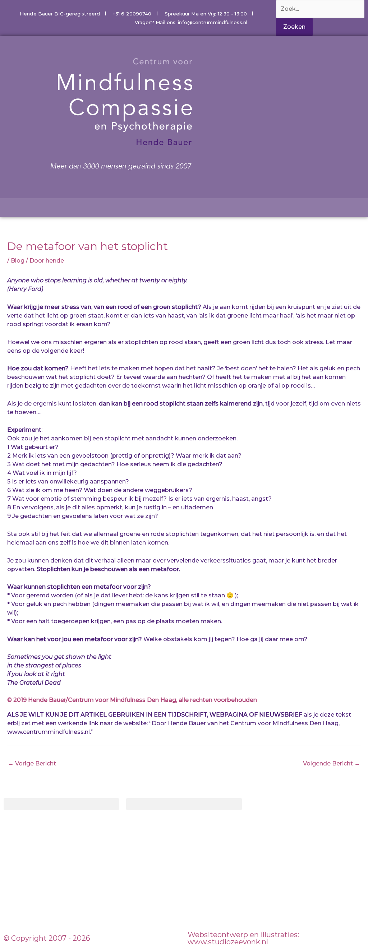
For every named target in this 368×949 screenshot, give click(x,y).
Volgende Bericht (331, 763)
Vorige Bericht (32, 763)
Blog (17, 260)
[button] (61, 804)
